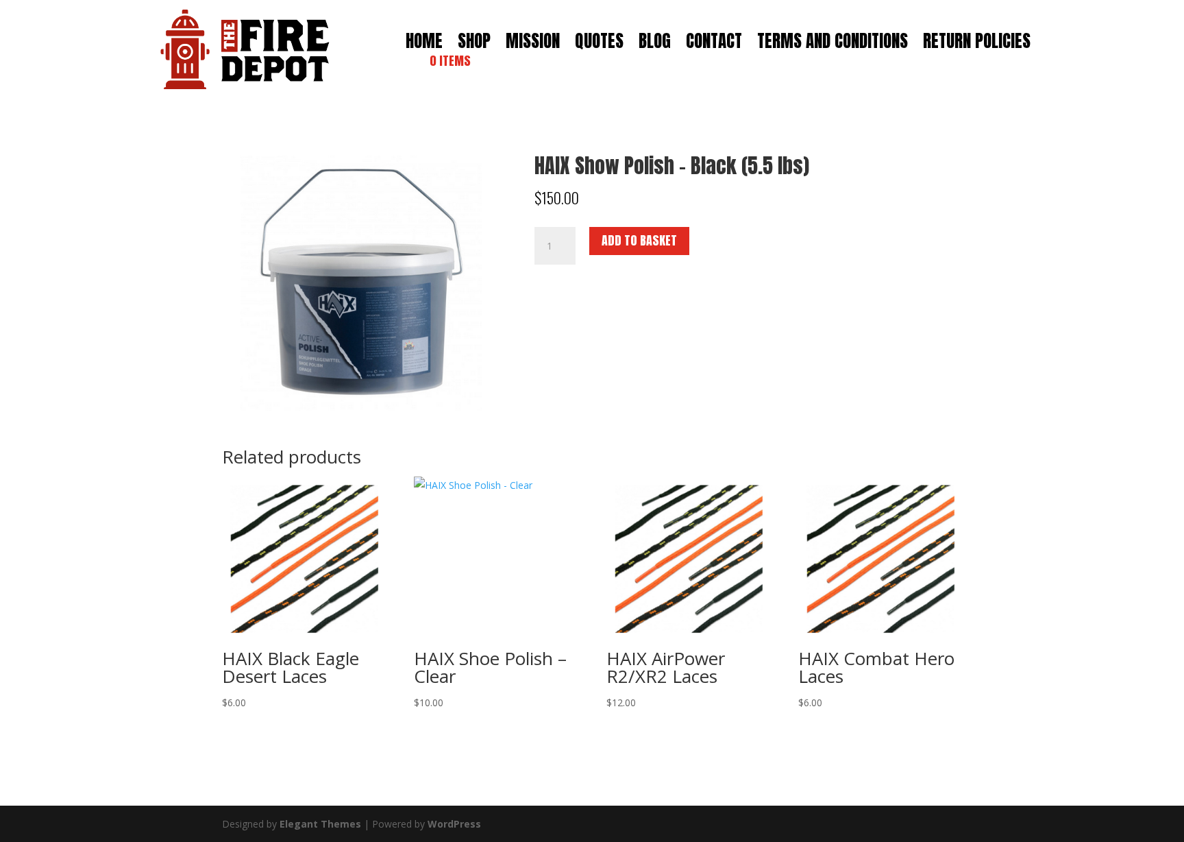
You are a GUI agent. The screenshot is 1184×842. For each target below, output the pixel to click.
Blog (655, 43)
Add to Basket (639, 240)
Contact (714, 43)
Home (424, 43)
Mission (533, 43)
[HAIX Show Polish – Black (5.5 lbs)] (357, 406)
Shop (474, 43)
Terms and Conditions (832, 43)
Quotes (599, 43)
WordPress (454, 823)
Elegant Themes (320, 823)
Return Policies (977, 43)
